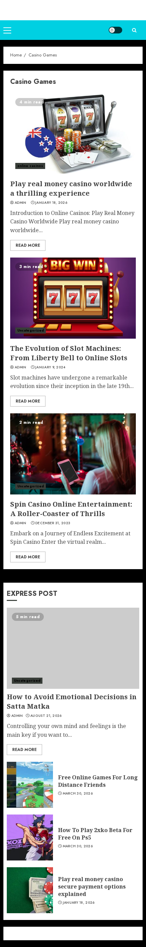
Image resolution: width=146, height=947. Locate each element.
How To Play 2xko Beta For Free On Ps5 (95, 833)
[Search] (134, 30)
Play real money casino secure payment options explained (92, 886)
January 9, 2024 (50, 367)
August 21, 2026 (46, 715)
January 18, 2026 (51, 202)
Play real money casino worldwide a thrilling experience (71, 188)
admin (20, 202)
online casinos (30, 165)
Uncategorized (30, 330)
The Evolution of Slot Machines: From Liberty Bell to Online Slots (68, 353)
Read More (28, 245)
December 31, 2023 (52, 523)
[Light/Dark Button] (115, 30)
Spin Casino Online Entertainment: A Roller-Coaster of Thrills (71, 509)
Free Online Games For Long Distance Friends (98, 781)
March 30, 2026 (78, 793)
